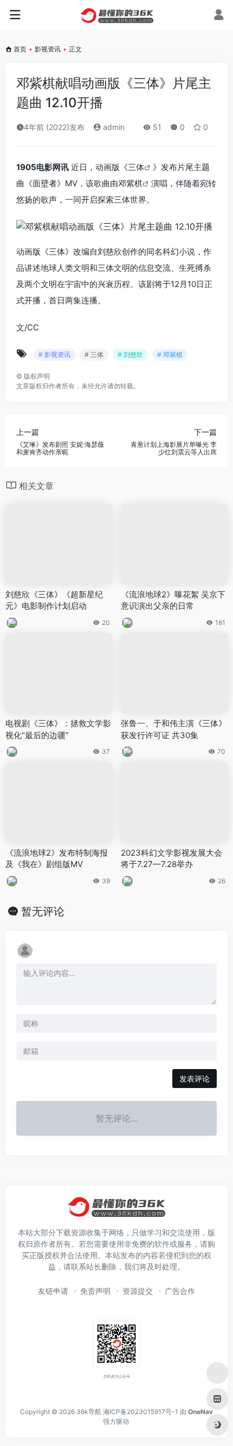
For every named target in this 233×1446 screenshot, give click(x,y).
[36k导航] (116, 15)
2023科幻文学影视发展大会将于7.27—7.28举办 (171, 858)
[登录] (218, 16)
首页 (20, 49)
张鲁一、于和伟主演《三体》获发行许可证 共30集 (173, 729)
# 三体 (94, 354)
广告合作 (180, 1290)
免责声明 (95, 1290)
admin (113, 127)
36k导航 (88, 1412)
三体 (136, 167)
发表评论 (194, 1078)
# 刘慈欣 (130, 354)
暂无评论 (42, 911)
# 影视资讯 (54, 354)
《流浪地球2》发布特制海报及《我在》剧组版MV (56, 858)
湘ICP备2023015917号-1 (140, 1412)
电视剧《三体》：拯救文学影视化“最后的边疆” (58, 729)
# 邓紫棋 (170, 354)
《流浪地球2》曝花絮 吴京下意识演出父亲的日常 (173, 600)
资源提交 (137, 1290)
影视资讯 (48, 49)
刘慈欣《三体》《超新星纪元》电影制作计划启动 (54, 600)
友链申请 (53, 1290)
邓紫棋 (130, 183)
